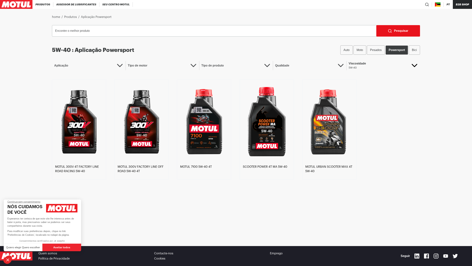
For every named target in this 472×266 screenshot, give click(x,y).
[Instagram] (436, 256)
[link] (79, 121)
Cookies (159, 258)
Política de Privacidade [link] (54, 258)
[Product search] (427, 4)
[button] (7, 259)
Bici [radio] (414, 50)
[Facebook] (426, 256)
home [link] (56, 17)
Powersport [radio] (397, 50)
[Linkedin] (416, 256)
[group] (380, 50)
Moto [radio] (360, 50)
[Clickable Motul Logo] (16, 4)
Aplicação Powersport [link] (96, 17)
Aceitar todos (61, 247)
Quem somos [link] (47, 253)
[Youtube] (445, 256)
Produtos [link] (70, 17)
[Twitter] (455, 256)
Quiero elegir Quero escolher (23, 247)
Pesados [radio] (376, 50)
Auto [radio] (346, 50)
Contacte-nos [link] (163, 253)
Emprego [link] (276, 253)
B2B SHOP (462, 4)
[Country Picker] (438, 4)
